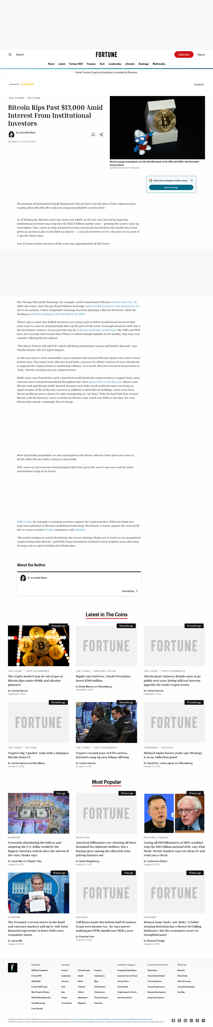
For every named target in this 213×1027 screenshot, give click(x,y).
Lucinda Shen (27, 133)
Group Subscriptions (156, 997)
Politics (81, 992)
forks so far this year (109, 381)
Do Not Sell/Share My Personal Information (139, 1019)
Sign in (201, 54)
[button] (51, 64)
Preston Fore (86, 937)
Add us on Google (171, 187)
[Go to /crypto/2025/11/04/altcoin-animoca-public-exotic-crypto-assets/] (174, 645)
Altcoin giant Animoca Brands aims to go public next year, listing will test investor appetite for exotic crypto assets (172, 680)
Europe (64, 997)
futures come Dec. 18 (123, 302)
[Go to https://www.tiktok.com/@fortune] (197, 1020)
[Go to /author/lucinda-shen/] (23, 578)
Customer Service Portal (127, 976)
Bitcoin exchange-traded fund (97, 330)
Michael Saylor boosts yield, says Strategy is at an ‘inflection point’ (173, 755)
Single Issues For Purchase (128, 992)
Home (51, 63)
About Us (181, 970)
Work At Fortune (184, 981)
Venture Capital (105, 671)
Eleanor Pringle (156, 941)
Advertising (152, 970)
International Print (124, 997)
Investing (83, 838)
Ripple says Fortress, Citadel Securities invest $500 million (103, 678)
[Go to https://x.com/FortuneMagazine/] (179, 1020)
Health (80, 976)
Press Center (183, 976)
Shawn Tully (35, 861)
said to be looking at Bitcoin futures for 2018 (57, 314)
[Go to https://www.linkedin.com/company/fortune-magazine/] (185, 1020)
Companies (151, 748)
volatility (79, 529)
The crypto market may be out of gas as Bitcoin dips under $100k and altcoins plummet (35, 680)
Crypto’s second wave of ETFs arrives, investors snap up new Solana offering (102, 755)
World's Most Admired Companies (44, 997)
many (92, 381)
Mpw (96, 981)
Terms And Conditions (186, 986)
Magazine (82, 1003)
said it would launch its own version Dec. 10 (112, 306)
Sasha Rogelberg (89, 861)
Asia (63, 992)
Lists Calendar (37, 1008)
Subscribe (184, 54)
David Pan (153, 763)
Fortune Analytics (155, 981)
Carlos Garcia (19, 691)
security (48, 529)
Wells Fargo (24, 521)
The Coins (16, 98)
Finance (91, 63)
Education (98, 1003)
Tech (102, 63)
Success (82, 917)
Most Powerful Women (40, 992)
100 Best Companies (39, 970)
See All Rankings (38, 1003)
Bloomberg (105, 687)
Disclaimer (199, 84)
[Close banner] (191, 180)
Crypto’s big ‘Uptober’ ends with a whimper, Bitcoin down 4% (38, 755)
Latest (61, 63)
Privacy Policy (123, 981)
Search (20, 54)
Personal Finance (156, 838)
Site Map (181, 992)
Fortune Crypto (84, 970)
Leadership (115, 63)
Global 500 (35, 981)
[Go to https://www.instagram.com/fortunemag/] (191, 1020)
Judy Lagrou (167, 763)
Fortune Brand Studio (156, 976)
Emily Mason (86, 687)
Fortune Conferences (156, 986)
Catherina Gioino (157, 861)
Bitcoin (34, 98)
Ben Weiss (39, 763)
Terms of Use (78, 1019)
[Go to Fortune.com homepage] (106, 54)
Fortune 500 (76, 63)
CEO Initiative (100, 986)
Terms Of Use (122, 986)
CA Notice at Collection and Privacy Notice (110, 1019)
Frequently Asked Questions (128, 970)
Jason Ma (16, 861)
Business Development (157, 992)
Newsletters (83, 997)
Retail (80, 981)
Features (98, 970)
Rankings (144, 63)
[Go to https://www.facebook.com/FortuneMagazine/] (173, 1020)
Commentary (99, 976)
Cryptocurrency (38, 671)
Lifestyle (130, 63)
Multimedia (159, 63)
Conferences (99, 992)
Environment (66, 1003)
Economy (14, 838)
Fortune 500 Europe (39, 986)
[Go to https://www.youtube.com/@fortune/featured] (203, 1020)
